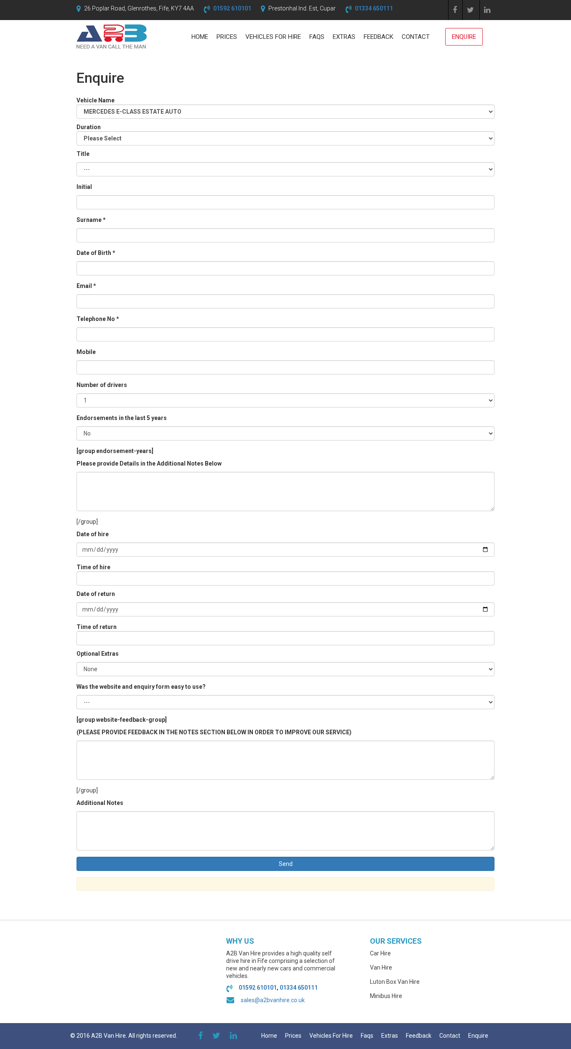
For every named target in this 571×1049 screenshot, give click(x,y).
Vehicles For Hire (273, 37)
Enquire (464, 37)
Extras (344, 37)
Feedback (378, 37)
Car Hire (380, 953)
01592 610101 (232, 8)
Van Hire (381, 967)
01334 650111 (374, 8)
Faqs (316, 37)
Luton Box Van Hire (395, 981)
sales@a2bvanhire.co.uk (273, 1000)
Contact (416, 37)
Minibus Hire (386, 996)
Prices (227, 37)
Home (199, 37)
